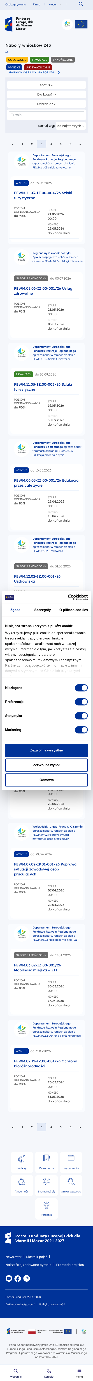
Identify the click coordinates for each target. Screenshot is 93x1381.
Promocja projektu (70, 1265)
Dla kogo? (47, 94)
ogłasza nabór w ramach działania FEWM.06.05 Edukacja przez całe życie (57, 449)
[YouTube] (8, 1278)
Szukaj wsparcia (71, 1191)
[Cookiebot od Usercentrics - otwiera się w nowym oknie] (68, 597)
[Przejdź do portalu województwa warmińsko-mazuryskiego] (67, 24)
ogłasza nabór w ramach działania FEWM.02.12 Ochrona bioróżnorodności (57, 1029)
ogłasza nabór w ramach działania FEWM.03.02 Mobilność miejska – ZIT (56, 933)
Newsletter (13, 1257)
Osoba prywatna (15, 4)
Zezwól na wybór (46, 765)
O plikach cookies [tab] (73, 610)
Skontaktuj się (46, 1185)
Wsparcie (16, 1376)
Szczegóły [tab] (42, 610)
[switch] (81, 701)
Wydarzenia (71, 1168)
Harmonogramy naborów (31, 72)
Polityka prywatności (52, 1304)
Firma (36, 4)
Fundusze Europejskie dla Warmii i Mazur (25, 23)
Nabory (22, 1168)
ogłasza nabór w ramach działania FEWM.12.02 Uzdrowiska (54, 545)
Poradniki (46, 1214)
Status (50, 85)
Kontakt (48, 1376)
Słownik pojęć (36, 1257)
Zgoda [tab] (15, 610)
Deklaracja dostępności (20, 1304)
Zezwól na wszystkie (46, 750)
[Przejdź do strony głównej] (8, 24)
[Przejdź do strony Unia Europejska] (81, 24)
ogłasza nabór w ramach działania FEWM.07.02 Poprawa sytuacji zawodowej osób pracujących (58, 832)
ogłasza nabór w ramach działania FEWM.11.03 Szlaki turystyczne (54, 161)
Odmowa (47, 780)
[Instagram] (26, 1278)
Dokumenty (46, 1168)
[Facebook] (17, 1278)
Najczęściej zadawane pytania (28, 1265)
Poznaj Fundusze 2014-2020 (23, 1297)
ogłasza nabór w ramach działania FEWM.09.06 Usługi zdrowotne (58, 257)
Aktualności (22, 1191)
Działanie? (47, 104)
